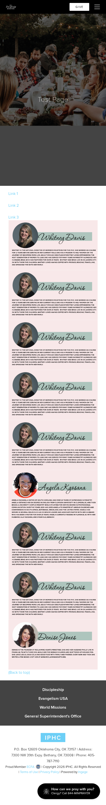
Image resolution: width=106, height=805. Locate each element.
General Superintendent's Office (53, 716)
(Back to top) (19, 672)
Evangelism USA (53, 699)
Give (79, 7)
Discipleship (53, 690)
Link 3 (13, 217)
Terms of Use (29, 772)
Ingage (83, 772)
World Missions (53, 707)
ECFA (31, 766)
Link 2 (13, 205)
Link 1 (13, 193)
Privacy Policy (49, 772)
